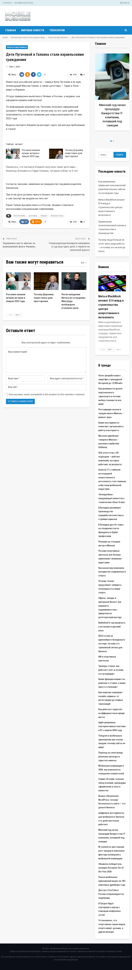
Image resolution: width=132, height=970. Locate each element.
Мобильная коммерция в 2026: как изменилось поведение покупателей (111, 769)
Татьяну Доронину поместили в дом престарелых (74, 153)
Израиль (44, 216)
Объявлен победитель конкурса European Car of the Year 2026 (111, 868)
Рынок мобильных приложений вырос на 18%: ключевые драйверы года (112, 881)
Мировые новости (32, 30)
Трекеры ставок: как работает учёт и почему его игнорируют (110, 670)
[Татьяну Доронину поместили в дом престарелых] (56, 154)
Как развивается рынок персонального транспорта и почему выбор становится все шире (110, 396)
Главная (10, 30)
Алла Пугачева (19, 216)
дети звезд (33, 216)
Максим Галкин (57, 216)
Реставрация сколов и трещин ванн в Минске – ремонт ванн (111, 413)
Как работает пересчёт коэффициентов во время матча (111, 713)
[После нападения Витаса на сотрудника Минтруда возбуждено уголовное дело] (73, 281)
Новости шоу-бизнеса (17, 47)
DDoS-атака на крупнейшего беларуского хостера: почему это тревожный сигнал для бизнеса (111, 643)
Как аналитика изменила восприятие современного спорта (112, 572)
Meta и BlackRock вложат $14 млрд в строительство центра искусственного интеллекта (111, 207)
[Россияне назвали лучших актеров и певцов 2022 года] (13, 154)
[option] (101, 93)
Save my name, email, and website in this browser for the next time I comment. (47, 394)
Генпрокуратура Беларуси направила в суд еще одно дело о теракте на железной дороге (69, 246)
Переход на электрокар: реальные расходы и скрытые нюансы (110, 756)
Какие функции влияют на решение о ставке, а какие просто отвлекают (112, 683)
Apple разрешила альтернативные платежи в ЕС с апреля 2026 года (112, 726)
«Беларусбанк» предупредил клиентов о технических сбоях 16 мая (111, 498)
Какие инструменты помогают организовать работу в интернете (110, 426)
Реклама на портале (23, 3)
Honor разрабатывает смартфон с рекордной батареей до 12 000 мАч (110, 379)
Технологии (57, 30)
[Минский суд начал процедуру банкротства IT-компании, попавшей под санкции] (101, 92)
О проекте (7, 3)
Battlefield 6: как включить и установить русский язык (111, 626)
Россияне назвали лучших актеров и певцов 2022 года (31, 153)
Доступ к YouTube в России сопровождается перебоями (111, 894)
